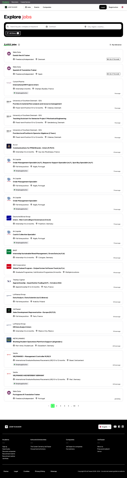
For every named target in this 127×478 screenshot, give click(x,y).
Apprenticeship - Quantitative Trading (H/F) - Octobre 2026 (37, 283)
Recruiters (15, 2)
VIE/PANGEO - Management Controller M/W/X (32, 356)
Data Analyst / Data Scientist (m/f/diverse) (30, 298)
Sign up (4, 446)
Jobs (29, 7)
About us (100, 446)
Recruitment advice (8, 456)
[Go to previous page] (49, 406)
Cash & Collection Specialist (24, 234)
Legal (16, 471)
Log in (103, 7)
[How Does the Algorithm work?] (19, 45)
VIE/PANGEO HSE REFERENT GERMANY (28, 375)
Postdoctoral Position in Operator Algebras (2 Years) (34, 133)
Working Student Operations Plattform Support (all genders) (37, 342)
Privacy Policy (40, 471)
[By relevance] (115, 44)
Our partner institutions (38, 449)
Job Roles (5, 458)
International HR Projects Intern (26, 85)
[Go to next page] (78, 406)
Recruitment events (8, 454)
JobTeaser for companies (74, 446)
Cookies (26, 471)
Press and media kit (103, 449)
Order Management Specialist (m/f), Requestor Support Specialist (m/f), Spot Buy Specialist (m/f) (53, 163)
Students (5, 2)
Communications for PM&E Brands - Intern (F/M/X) (33, 148)
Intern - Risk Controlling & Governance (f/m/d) (32, 220)
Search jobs (6, 449)
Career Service (25, 2)
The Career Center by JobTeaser (40, 446)
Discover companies (8, 451)
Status (6, 471)
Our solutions (70, 449)
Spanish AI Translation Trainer (25, 70)
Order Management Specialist (25, 182)
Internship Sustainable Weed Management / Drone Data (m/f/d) (39, 253)
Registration (113, 7)
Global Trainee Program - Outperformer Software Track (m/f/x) (39, 268)
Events (36, 7)
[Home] (10, 7)
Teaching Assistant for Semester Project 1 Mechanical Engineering (39, 118)
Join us (99, 451)
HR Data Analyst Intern (22, 327)
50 (74, 406)
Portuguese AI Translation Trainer (26, 394)
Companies (47, 7)
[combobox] (25, 26)
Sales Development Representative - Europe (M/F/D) (34, 312)
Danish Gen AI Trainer (21, 55)
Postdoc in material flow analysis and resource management (37, 104)
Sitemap (54, 471)
